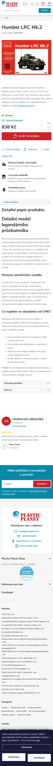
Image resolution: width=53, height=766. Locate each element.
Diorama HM (44, 729)
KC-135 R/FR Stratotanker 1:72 (13, 665)
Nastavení (26, 747)
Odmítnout (13, 757)
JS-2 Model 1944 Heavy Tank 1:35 (14, 636)
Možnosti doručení (14, 120)
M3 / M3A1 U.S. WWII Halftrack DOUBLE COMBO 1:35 (22, 629)
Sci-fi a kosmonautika (37, 711)
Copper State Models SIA (27, 729)
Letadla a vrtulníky (34, 707)
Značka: (7, 156)
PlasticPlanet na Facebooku (28, 541)
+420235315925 (28, 536)
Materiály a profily (8, 715)
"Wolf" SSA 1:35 (8, 614)
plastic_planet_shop (29, 545)
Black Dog (12, 729)
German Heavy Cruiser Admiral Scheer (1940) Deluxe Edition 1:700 (24, 640)
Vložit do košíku (28, 136)
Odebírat (42, 484)
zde (38, 740)
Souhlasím (39, 757)
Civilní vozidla (21, 711)
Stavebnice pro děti (18, 707)
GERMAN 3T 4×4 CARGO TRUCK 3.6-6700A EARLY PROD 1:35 (24, 680)
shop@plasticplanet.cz (29, 531)
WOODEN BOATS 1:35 (10, 676)
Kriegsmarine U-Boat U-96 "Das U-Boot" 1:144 (20, 618)
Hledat (44, 10)
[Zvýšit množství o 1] (48, 123)
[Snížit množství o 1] (48, 127)
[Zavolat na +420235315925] (32, 4)
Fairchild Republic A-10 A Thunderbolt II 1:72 (19, 661)
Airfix (4, 729)
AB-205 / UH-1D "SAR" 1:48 (13, 689)
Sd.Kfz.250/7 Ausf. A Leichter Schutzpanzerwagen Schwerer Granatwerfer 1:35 (24, 646)
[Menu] (49, 4)
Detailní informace (26, 105)
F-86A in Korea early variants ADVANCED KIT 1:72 (21, 693)
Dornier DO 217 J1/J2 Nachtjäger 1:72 (16, 669)
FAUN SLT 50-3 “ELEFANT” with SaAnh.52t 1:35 (20, 686)
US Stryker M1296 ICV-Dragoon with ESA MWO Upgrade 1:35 (25, 621)
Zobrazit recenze (19, 426)
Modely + (5, 707)
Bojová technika (8, 711)
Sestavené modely (24, 715)
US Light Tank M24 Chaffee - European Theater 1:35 (21, 625)
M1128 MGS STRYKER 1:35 (12, 632)
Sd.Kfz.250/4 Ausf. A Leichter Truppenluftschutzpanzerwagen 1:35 (25, 653)
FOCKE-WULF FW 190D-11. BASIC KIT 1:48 (19, 672)
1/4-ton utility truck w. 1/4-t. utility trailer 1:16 (19, 658)
